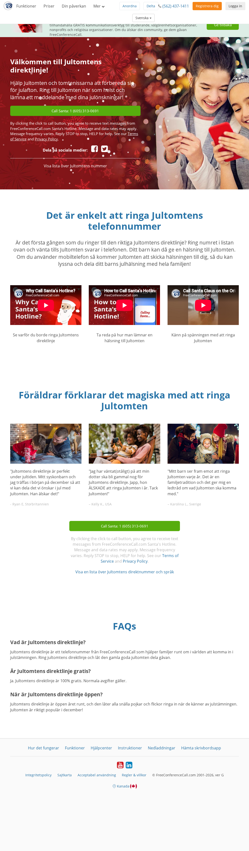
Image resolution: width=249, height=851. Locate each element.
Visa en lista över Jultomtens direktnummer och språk (124, 572)
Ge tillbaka (223, 24)
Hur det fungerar (43, 748)
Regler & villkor (134, 775)
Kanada (123, 786)
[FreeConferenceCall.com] (8, 6)
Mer (97, 6)
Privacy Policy (46, 139)
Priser (49, 6)
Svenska (142, 18)
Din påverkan (74, 6)
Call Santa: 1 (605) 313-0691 (75, 110)
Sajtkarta (64, 775)
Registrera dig (207, 6)
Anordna (130, 6)
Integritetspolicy (38, 775)
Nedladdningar (161, 748)
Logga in (235, 6)
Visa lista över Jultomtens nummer (75, 166)
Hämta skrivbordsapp (201, 748)
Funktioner (26, 6)
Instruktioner (130, 748)
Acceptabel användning (97, 775)
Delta (151, 6)
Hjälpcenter (101, 748)
